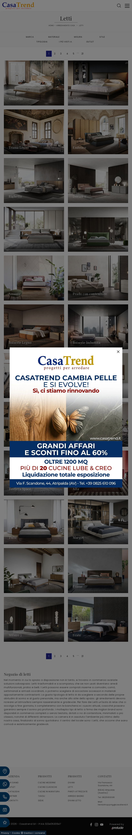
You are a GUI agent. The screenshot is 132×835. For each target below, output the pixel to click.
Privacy (5, 833)
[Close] (118, 351)
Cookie (16, 833)
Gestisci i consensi (34, 833)
